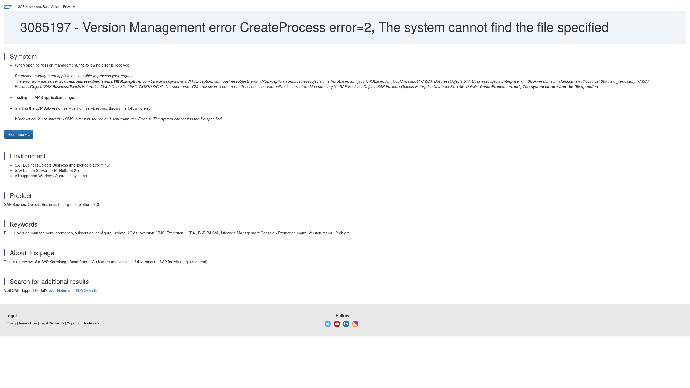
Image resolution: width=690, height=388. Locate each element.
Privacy (10, 323)
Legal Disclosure (52, 323)
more (105, 261)
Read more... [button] (19, 134)
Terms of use (28, 323)
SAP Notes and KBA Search (72, 290)
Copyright (74, 323)
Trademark (91, 323)
